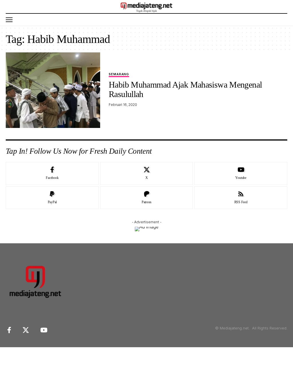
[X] (146, 173)
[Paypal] (52, 197)
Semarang (119, 74)
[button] (10, 20)
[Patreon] (146, 197)
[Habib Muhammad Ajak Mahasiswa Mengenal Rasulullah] (53, 90)
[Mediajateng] (146, 7)
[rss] (240, 197)
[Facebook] (52, 173)
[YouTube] (44, 330)
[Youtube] (240, 173)
